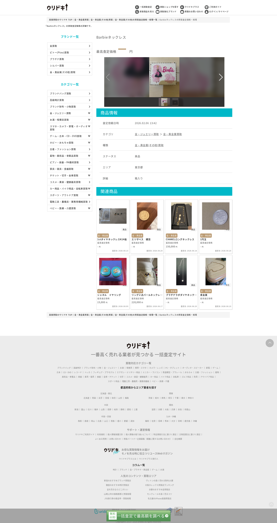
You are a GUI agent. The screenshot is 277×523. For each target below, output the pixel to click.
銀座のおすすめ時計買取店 (117, 485)
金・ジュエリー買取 (60, 113)
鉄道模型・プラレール (172, 372)
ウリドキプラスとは (127, 458)
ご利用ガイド (215, 6)
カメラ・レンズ (156, 367)
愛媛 (126, 421)
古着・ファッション (203, 372)
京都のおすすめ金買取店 (159, 489)
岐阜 (116, 409)
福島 (127, 397)
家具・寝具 (89, 376)
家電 (208, 367)
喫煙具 (129, 367)
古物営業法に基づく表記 (189, 434)
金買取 (53, 45)
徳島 (113, 421)
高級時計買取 (57, 100)
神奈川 (191, 397)
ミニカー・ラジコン (151, 372)
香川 (119, 421)
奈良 (180, 409)
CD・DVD (67, 372)
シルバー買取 (57, 65)
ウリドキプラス (192, 6)
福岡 (147, 421)
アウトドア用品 (207, 376)
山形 (120, 397)
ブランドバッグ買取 (60, 93)
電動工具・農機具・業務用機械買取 (69, 201)
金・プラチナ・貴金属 (139, 469)
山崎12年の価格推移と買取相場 (117, 494)
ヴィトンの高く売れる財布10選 (159, 480)
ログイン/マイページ (219, 11)
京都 (160, 409)
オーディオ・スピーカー (192, 367)
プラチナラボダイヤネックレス (181, 294)
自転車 (176, 376)
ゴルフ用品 (186, 376)
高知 (132, 421)
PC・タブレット (172, 367)
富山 (83, 409)
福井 (96, 409)
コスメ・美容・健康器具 (136, 376)
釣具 (196, 376)
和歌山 (187, 409)
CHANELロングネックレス (180, 239)
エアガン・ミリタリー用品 (128, 372)
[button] (220, 77)
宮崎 (180, 421)
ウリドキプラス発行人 (148, 458)
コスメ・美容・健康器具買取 (65, 182)
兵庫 (173, 409)
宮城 (107, 397)
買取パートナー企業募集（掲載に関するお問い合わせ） (148, 438)
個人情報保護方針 (115, 434)
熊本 (167, 421)
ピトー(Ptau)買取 (59, 52)
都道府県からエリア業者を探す (138, 387)
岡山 (93, 421)
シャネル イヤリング (109, 294)
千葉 (177, 397)
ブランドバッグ (64, 367)
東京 (183, 397)
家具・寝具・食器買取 (62, 168)
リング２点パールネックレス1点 (147, 294)
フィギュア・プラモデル (103, 372)
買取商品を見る (147, 11)
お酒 (122, 367)
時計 (115, 469)
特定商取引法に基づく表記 (164, 434)
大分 (173, 421)
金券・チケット (110, 376)
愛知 (129, 409)
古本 (58, 372)
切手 (122, 376)
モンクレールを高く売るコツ (159, 494)
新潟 (76, 409)
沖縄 (195, 421)
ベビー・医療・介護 (160, 381)
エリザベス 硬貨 (141, 239)
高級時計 (77, 367)
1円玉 (203, 239)
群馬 (163, 397)
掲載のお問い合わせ (194, 11)
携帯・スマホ (141, 367)
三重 (136, 409)
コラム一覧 (138, 465)
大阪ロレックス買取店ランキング (159, 485)
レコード (78, 372)
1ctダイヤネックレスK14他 (112, 239)
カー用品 (154, 376)
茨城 (150, 397)
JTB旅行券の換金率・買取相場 (117, 498)
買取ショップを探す (169, 6)
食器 (99, 376)
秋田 (114, 397)
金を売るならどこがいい (117, 489)
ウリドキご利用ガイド (84, 434)
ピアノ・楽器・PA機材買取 (64, 162)
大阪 (167, 409)
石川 (90, 409)
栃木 (157, 397)
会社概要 (178, 438)
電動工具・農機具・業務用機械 (135, 381)
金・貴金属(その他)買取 (63, 72)
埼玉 (170, 397)
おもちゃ (188, 372)
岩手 (100, 397)
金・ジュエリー (110, 367)
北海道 (86, 397)
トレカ (87, 372)
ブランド (123, 469)
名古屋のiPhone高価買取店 (159, 498)
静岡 (122, 409)
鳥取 (80, 421)
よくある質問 (101, 438)
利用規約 (101, 434)
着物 (217, 372)
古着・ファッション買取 (63, 149)
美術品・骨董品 (68, 376)
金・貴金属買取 (172, 134)
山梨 (103, 409)
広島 (99, 421)
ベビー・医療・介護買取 (63, 208)
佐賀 (153, 421)
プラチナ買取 (57, 59)
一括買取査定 (146, 6)
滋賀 (153, 409)
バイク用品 (165, 376)
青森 (94, 397)
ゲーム (215, 367)
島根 (86, 421)
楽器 (80, 376)
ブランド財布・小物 (92, 367)
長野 (109, 409)
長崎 (160, 421)
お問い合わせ (115, 438)
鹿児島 (187, 421)
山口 (106, 421)
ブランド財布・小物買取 (63, 106)
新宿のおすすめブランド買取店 (117, 480)
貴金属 (203, 294)
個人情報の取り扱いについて (138, 434)
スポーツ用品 (113, 381)
